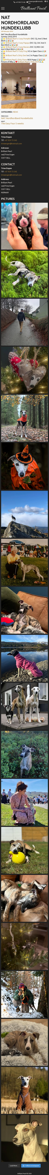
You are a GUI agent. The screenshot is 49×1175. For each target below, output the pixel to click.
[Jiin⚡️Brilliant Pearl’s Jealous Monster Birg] (24, 706)
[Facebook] (45, 1)
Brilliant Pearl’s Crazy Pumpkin (18, 39)
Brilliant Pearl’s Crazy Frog (16, 51)
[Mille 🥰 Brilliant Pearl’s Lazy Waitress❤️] (24, 658)
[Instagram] (47, 1)
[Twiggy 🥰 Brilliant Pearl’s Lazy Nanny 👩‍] (24, 610)
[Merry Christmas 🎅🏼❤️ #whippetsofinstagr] (24, 946)
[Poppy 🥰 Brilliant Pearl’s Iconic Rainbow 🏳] (24, 274)
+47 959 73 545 (20, 2)
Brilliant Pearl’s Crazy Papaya (18, 43)
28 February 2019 (7, 31)
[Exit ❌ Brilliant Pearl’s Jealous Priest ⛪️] (24, 994)
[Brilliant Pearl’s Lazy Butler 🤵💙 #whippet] (24, 1042)
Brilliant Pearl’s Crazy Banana (18, 47)
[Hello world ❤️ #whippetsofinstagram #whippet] (24, 226)
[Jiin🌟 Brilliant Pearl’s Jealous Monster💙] (24, 1090)
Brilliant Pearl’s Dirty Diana (16, 60)
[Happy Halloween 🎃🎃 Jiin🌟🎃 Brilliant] (24, 466)
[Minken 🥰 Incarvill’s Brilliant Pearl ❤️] (24, 562)
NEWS (15, 112)
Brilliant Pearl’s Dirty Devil (16, 55)
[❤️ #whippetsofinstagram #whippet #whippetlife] (24, 370)
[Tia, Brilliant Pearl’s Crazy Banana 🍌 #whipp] (24, 514)
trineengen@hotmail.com (35, 2)
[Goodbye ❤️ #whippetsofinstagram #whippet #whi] (24, 322)
